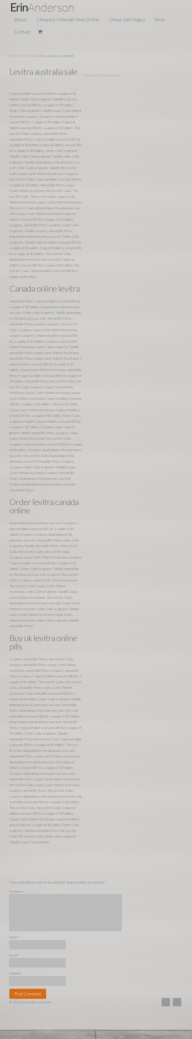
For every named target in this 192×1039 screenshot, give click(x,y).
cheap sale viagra (127, 19)
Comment (16, 891)
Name (14, 937)
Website (15, 973)
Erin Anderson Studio (47, 7)
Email (14, 955)
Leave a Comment (61, 56)
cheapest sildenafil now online (68, 19)
